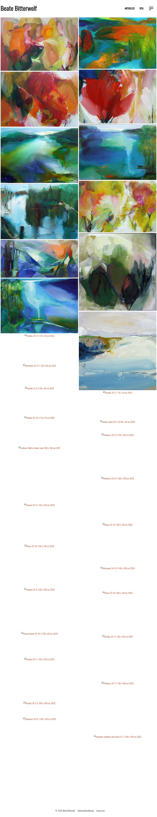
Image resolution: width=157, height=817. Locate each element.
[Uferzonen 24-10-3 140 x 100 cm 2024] (118, 578)
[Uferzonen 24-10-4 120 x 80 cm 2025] (118, 43)
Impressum (100, 810)
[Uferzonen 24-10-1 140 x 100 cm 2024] (39, 155)
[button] (151, 8)
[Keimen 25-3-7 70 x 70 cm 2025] (118, 272)
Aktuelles (130, 8)
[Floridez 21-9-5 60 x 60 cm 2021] (39, 401)
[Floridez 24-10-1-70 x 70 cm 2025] (39, 431)
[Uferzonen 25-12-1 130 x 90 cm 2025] (39, 375)
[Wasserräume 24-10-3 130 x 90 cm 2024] (39, 644)
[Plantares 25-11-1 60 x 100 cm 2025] (118, 708)
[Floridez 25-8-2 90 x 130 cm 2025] (39, 610)
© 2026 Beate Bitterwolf (65, 810)
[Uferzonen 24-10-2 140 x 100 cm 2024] (118, 152)
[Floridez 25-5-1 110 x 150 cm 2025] (39, 523)
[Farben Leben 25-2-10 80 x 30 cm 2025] (118, 426)
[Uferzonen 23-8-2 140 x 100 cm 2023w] (39, 212)
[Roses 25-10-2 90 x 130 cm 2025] (118, 544)
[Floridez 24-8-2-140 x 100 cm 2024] (39, 99)
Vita (141, 8)
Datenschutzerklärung (86, 810)
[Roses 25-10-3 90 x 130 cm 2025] (118, 613)
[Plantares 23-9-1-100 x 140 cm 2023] (118, 500)
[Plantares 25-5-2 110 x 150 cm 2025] (118, 454)
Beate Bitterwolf (19, 8)
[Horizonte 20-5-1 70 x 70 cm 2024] (118, 351)
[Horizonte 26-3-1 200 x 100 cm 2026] (39, 259)
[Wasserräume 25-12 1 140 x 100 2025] (39, 306)
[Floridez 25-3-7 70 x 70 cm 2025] (118, 405)
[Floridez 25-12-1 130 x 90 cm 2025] (118, 97)
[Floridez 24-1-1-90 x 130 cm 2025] (39, 679)
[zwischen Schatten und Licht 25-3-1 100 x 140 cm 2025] (118, 769)
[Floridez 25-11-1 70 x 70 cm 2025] (39, 349)
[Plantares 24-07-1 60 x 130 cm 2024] (39, 752)
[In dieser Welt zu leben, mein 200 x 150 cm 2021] (39, 474)
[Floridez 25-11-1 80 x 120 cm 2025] (118, 658)
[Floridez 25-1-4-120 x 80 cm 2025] (118, 207)
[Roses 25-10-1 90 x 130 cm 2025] (39, 566)
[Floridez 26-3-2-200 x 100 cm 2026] (39, 709)
